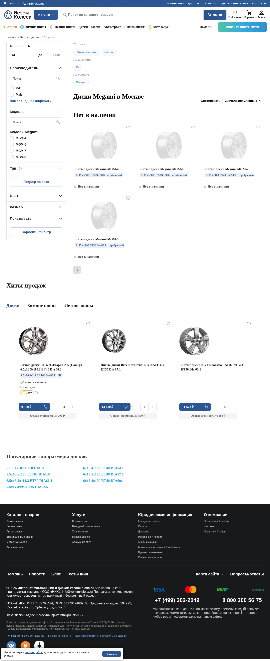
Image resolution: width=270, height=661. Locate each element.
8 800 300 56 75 (242, 600)
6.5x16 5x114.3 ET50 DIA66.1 (29, 481)
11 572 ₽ (188, 406)
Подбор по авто (36, 182)
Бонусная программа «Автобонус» (159, 547)
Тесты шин (77, 574)
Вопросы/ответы (247, 574)
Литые (109, 52)
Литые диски (14, 531)
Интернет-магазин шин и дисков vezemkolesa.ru (56, 588)
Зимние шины (35, 27)
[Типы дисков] (20, 168)
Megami (81, 82)
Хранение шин (80, 531)
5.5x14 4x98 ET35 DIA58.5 (27, 487)
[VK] (11, 646)
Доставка (194, 3)
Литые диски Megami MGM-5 (97, 239)
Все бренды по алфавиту (30, 101)
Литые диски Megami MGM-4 (97, 169)
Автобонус (161, 27)
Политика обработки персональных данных (101, 635)
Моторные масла (16, 541)
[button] (36, 68)
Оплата (210, 3)
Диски (83, 27)
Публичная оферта (59, 635)
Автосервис (112, 27)
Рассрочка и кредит (150, 536)
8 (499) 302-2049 (35, 3)
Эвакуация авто (81, 541)
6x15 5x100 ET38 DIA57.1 (103, 474)
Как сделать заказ (149, 521)
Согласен (112, 654)
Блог (56, 574)
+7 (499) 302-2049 (177, 600)
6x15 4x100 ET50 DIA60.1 (26, 468)
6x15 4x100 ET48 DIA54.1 (103, 468)
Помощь (206, 27)
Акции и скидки (147, 541)
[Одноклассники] (25, 646)
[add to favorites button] (128, 128)
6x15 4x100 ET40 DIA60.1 (103, 481)
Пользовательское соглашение (25, 635)
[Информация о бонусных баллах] (36, 392)
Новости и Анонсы (215, 531)
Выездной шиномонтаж (86, 526)
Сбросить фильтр (36, 232)
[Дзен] (39, 646)
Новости (37, 574)
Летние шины (65, 27)
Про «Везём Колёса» (216, 521)
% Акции (10, 27)
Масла (96, 27)
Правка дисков (81, 536)
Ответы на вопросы (150, 557)
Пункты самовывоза (234, 3)
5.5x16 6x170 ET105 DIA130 (28, 474)
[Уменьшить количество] (56, 407)
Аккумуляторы (15, 547)
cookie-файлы (34, 652)
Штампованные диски (19, 536)
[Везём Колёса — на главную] (18, 14)
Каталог (44, 14)
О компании (175, 3)
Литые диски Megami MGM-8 (162, 169)
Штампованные (87, 52)
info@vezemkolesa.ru (78, 591)
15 (77, 67)
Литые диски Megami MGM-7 (227, 169)
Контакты (259, 3)
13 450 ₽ (108, 406)
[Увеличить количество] (72, 407)
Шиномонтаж (134, 27)
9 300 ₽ (26, 406)
